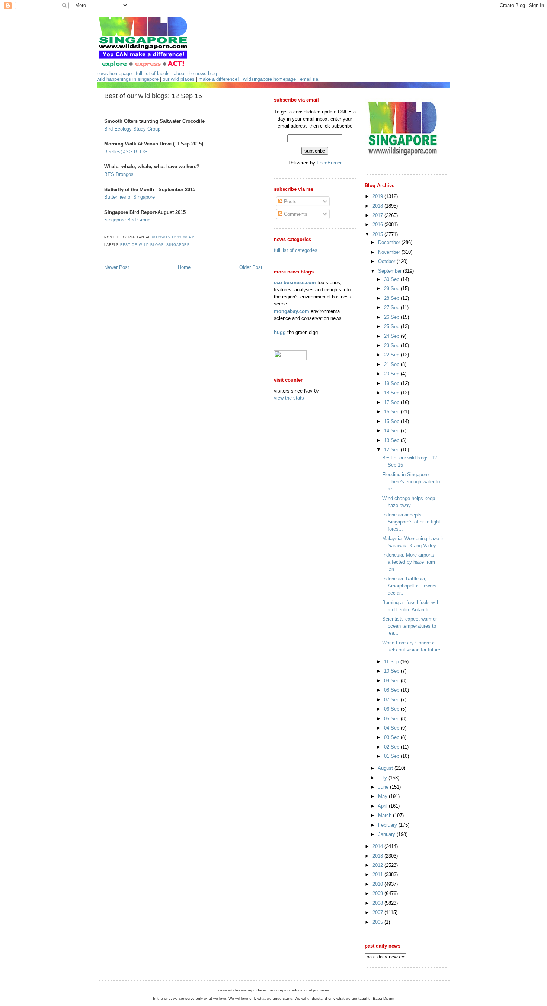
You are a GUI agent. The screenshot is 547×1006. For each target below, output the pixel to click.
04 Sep (392, 728)
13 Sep (392, 440)
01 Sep (392, 756)
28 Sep (392, 298)
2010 (378, 884)
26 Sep (392, 317)
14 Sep (392, 430)
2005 (378, 922)
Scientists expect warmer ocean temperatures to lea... (409, 626)
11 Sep (392, 661)
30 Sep (392, 279)
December (390, 242)
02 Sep (392, 747)
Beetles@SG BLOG (125, 151)
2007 (378, 912)
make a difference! (219, 79)
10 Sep (392, 671)
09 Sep (392, 680)
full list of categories (295, 250)
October (387, 261)
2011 (378, 874)
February (388, 825)
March (385, 815)
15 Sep (392, 421)
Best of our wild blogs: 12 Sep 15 (153, 96)
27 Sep (392, 307)
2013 (378, 856)
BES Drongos (119, 174)
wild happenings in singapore (128, 79)
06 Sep (392, 709)
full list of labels (153, 73)
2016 (378, 224)
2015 (378, 234)
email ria (309, 79)
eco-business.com (295, 282)
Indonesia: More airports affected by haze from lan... (408, 562)
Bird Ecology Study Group (132, 129)
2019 (378, 196)
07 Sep (392, 699)
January (387, 834)
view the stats (289, 398)
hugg (280, 332)
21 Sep (392, 364)
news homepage (114, 73)
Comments (294, 214)
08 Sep (392, 690)
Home (184, 267)
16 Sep (392, 411)
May (383, 796)
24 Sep (392, 336)
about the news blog (195, 73)
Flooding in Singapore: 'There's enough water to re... (411, 481)
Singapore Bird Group (127, 219)
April (383, 806)
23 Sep (392, 345)
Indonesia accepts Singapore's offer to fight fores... (411, 522)
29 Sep (392, 288)
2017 (378, 215)
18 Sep (392, 392)
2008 (378, 903)
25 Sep (392, 326)
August (386, 768)
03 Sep (392, 737)
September (390, 271)
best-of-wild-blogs (142, 245)
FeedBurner (329, 163)
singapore (178, 245)
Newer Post (116, 267)
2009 (378, 893)
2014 (378, 846)
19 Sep (392, 383)
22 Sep (392, 355)
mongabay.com (291, 311)
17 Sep (392, 402)
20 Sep (392, 374)
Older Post (250, 267)
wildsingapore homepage (269, 79)
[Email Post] (197, 237)
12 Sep (392, 449)
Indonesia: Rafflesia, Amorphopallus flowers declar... (409, 586)
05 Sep (392, 718)
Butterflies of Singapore (129, 197)
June (384, 787)
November (390, 252)
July (383, 778)
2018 (378, 206)
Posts (289, 201)
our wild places (179, 79)
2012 (378, 865)
